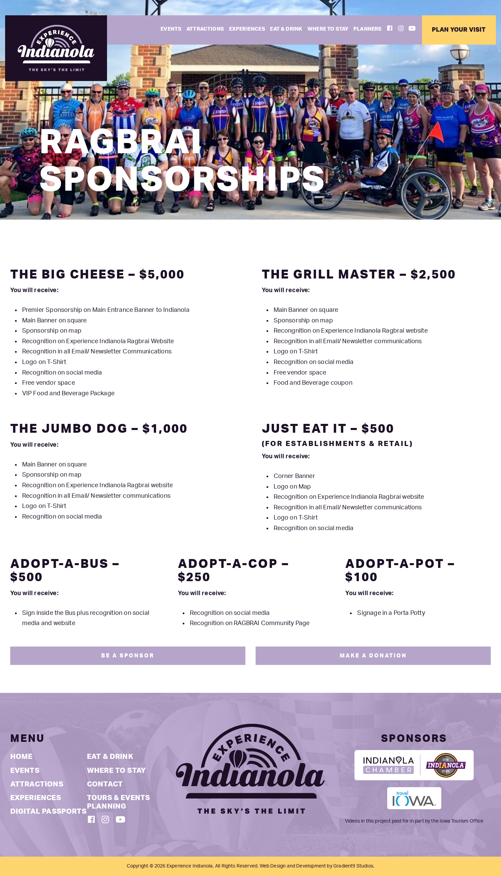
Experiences (247, 29)
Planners (367, 29)
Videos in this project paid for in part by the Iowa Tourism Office (414, 821)
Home (21, 756)
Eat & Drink (286, 29)
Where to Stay (327, 29)
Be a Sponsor (127, 655)
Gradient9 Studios (353, 866)
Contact (105, 784)
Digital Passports (48, 811)
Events (171, 29)
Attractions (205, 29)
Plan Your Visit (459, 30)
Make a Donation (373, 655)
